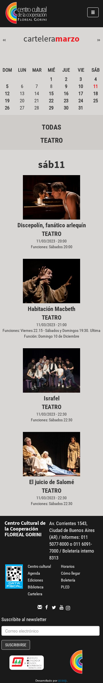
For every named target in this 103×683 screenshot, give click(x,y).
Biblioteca (35, 587)
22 (51, 100)
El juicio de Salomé (51, 482)
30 (66, 108)
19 (7, 100)
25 (95, 100)
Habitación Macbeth (51, 309)
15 (51, 93)
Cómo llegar (70, 573)
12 (7, 93)
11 (95, 86)
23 (66, 100)
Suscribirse (15, 645)
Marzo (67, 38)
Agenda (34, 573)
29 (51, 108)
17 (80, 93)
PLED (65, 587)
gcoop (62, 681)
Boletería (68, 580)
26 (7, 108)
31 (80, 108)
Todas (51, 127)
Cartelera (35, 594)
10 (80, 86)
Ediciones (35, 580)
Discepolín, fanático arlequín (51, 225)
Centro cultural (39, 566)
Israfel (52, 398)
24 (80, 100)
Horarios (67, 566)
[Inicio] (26, 14)
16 (66, 93)
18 (95, 93)
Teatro (51, 140)
